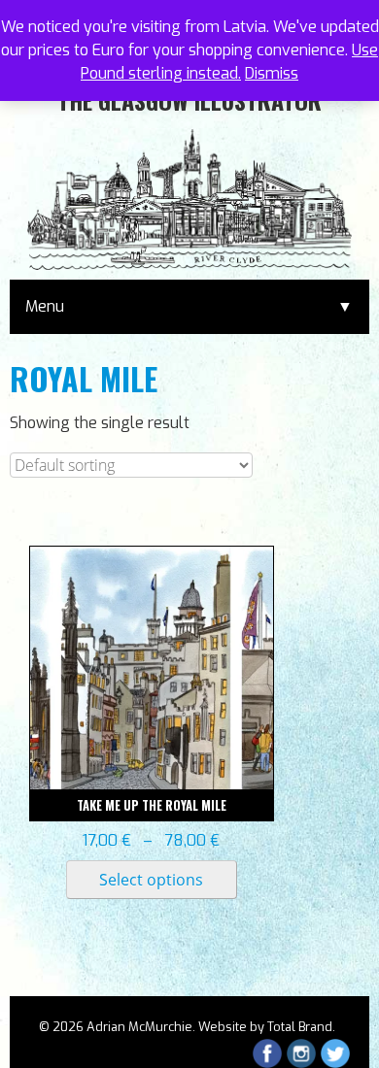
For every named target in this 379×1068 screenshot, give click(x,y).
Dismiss (271, 73)
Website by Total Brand (265, 1026)
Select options (151, 879)
